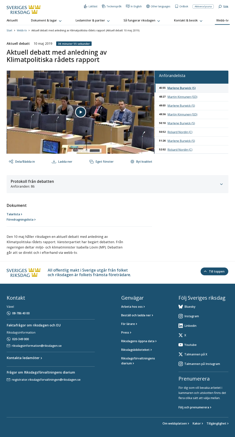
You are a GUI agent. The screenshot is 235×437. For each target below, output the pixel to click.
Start (9, 30)
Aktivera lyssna (203, 6)
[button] (46, 20)
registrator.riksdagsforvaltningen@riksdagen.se (46, 380)
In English (136, 6)
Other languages (160, 6)
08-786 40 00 (21, 313)
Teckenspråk (114, 6)
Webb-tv (22, 30)
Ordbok (183, 6)
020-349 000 (20, 339)
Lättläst (92, 6)
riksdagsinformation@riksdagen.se (37, 346)
